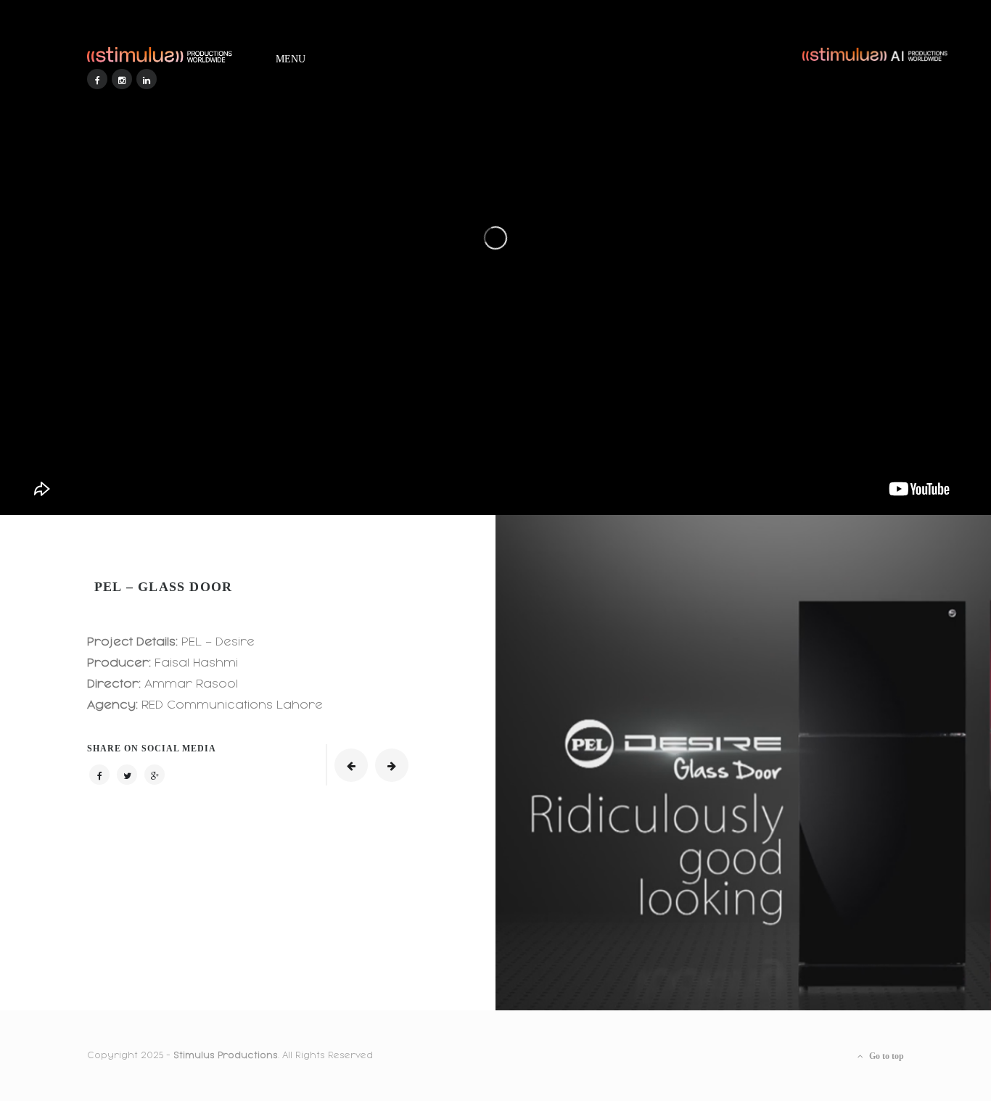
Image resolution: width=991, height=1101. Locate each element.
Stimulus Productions (225, 1055)
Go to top (885, 1056)
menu (290, 56)
